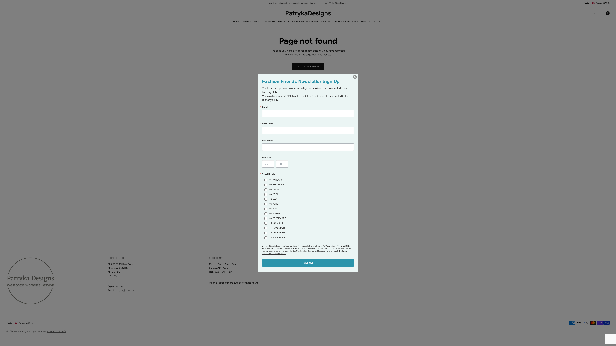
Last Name (267, 140)
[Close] (355, 77)
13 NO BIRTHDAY (278, 237)
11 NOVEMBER (277, 227)
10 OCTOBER (276, 222)
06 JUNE (274, 203)
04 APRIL (274, 194)
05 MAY (273, 198)
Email (265, 107)
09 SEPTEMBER (278, 218)
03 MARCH (275, 189)
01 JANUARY (276, 179)
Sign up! (308, 262)
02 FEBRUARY (277, 184)
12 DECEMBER (277, 232)
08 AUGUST (275, 213)
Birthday (266, 157)
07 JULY (274, 208)
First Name (267, 124)
